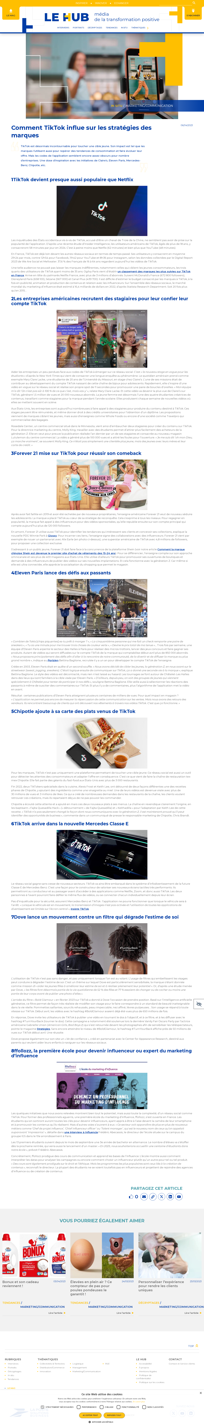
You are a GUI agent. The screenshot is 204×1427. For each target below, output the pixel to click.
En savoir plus (139, 1401)
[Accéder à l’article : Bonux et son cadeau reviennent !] (34, 1255)
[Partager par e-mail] (144, 1196)
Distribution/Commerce (52, 1367)
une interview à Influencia (81, 1132)
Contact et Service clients (182, 1363)
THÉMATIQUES (138, 28)
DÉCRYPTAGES (95, 28)
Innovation (45, 1371)
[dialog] (102, 1408)
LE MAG (11, 1388)
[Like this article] (131, 1196)
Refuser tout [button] (114, 1415)
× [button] (201, 1393)
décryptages (148, 1303)
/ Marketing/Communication (147, 106)
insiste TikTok (80, 908)
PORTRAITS (78, 28)
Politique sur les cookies (151, 1382)
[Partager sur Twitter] (161, 1196)
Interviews (13, 1363)
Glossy (52, 535)
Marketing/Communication (86, 1371)
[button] (194, 2)
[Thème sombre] (199, 1004)
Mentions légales (148, 1371)
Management (79, 1367)
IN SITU (124, 28)
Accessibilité (145, 1363)
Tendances (111, 28)
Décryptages (14, 1371)
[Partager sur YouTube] (178, 1196)
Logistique (77, 1363)
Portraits (12, 1367)
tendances (11, 1303)
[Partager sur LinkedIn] (170, 1196)
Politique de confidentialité (144, 1377)
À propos (144, 1367)
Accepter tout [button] (90, 1415)
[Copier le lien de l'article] (153, 1197)
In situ (11, 1375)
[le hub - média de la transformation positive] (102, 17)
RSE (107, 1363)
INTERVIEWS (63, 28)
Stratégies (43, 1028)
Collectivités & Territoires (52, 1363)
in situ (116, 106)
